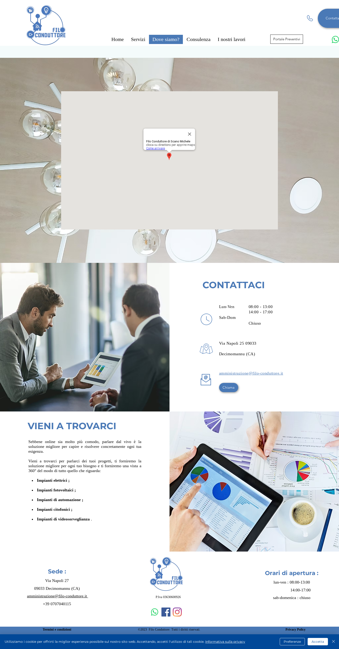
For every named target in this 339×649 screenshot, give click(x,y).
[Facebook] (165, 612)
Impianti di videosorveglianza (63, 519)
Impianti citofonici (53, 509)
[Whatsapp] (154, 612)
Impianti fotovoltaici (55, 490)
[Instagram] (177, 612)
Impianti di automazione (59, 499)
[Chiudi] (333, 641)
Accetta (318, 642)
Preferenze (292, 642)
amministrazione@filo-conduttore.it (57, 596)
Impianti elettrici (52, 480)
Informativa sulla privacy (225, 642)
